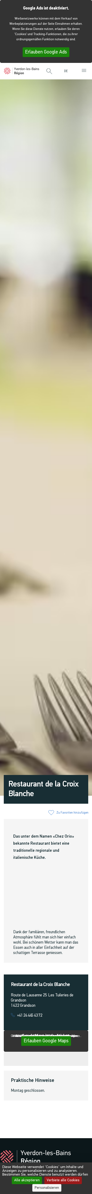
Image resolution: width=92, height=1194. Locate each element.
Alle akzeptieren (27, 1180)
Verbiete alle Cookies (63, 1180)
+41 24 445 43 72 (29, 1016)
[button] (49, 71)
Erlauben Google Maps (46, 1041)
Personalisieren (47, 1188)
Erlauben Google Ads (46, 52)
